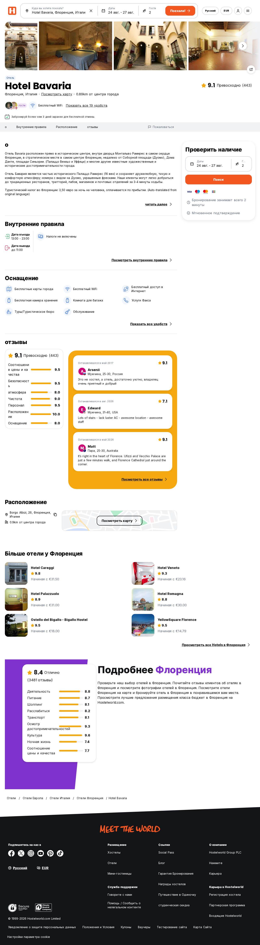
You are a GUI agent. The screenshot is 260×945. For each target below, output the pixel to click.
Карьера (215, 873)
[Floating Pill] (243, 46)
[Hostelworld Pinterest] (50, 853)
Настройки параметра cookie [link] (28, 937)
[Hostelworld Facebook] (11, 853)
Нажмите (215, 863)
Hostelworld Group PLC (225, 852)
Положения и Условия (98, 927)
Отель (10, 77)
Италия (31, 94)
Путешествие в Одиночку (177, 894)
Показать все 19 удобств (86, 105)
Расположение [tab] (66, 127)
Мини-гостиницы (119, 873)
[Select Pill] (238, 11)
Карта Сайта (202, 927)
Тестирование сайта (172, 927)
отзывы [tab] (92, 127)
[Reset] (91, 11)
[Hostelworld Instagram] (31, 853)
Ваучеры (144, 927)
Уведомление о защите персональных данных (42, 927)
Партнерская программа (227, 905)
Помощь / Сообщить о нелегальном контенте (124, 905)
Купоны (126, 927)
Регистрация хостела (225, 894)
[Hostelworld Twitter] (21, 853)
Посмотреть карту (56, 94)
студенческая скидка (174, 905)
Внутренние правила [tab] (31, 127)
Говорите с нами (120, 894)
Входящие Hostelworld (225, 915)
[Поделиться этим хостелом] (251, 69)
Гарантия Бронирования (175, 873)
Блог (161, 863)
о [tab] (6, 127)
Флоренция (14, 94)
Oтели (112, 863)
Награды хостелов (172, 884)
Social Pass (166, 852)
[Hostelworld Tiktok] (60, 853)
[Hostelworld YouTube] (40, 853)
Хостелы (114, 852)
